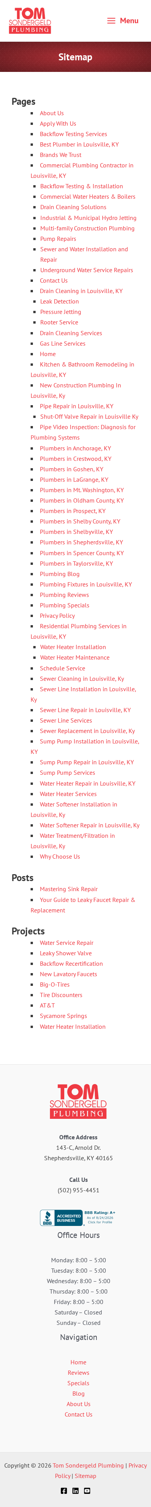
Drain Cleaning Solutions (73, 207)
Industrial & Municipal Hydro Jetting (88, 217)
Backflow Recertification (71, 963)
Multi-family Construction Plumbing (87, 228)
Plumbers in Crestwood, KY (76, 458)
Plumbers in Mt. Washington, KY (82, 490)
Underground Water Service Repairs (86, 270)
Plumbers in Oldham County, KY (82, 500)
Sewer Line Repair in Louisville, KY (85, 710)
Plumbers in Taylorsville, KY (76, 563)
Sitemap (85, 1475)
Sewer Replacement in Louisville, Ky (87, 730)
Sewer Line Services (66, 720)
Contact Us (54, 280)
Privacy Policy (57, 615)
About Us (52, 113)
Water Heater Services (68, 793)
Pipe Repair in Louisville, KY (76, 406)
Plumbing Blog (60, 573)
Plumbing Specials (64, 605)
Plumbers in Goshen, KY (71, 469)
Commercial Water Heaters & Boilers (88, 196)
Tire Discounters (61, 994)
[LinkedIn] (75, 1490)
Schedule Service (62, 668)
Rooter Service (59, 322)
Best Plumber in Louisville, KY (79, 144)
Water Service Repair (66, 942)
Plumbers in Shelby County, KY (80, 521)
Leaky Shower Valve (66, 953)
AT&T (47, 1005)
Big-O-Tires (55, 984)
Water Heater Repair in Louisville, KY (88, 783)
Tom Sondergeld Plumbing (88, 1465)
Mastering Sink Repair (69, 889)
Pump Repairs (58, 238)
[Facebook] (63, 1490)
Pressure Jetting (60, 311)
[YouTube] (87, 1490)
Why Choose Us (60, 856)
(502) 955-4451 (79, 1190)
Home (48, 353)
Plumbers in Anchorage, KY (75, 448)
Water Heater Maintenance (75, 657)
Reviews (78, 1372)
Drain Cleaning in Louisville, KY (81, 290)
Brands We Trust (60, 154)
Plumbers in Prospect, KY (73, 510)
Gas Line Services (63, 343)
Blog (78, 1393)
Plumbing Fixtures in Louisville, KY (86, 584)
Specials (78, 1383)
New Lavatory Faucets (68, 974)
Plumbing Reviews (64, 594)
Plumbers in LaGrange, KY (74, 479)
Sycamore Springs (63, 1015)
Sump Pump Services (67, 772)
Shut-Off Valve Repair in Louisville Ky (89, 416)
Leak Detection (59, 301)
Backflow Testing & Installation (81, 186)
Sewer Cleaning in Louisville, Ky (82, 678)
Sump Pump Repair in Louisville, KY (87, 762)
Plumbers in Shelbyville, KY (76, 531)
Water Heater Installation (73, 647)
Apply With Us (58, 123)
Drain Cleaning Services (71, 333)
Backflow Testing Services (73, 134)
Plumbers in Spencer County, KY (82, 553)
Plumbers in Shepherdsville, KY (81, 542)
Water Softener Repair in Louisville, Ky (89, 825)
